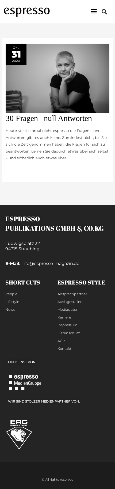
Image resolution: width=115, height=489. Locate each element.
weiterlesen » (18, 169)
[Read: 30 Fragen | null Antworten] (57, 78)
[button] (94, 11)
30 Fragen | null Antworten (49, 118)
